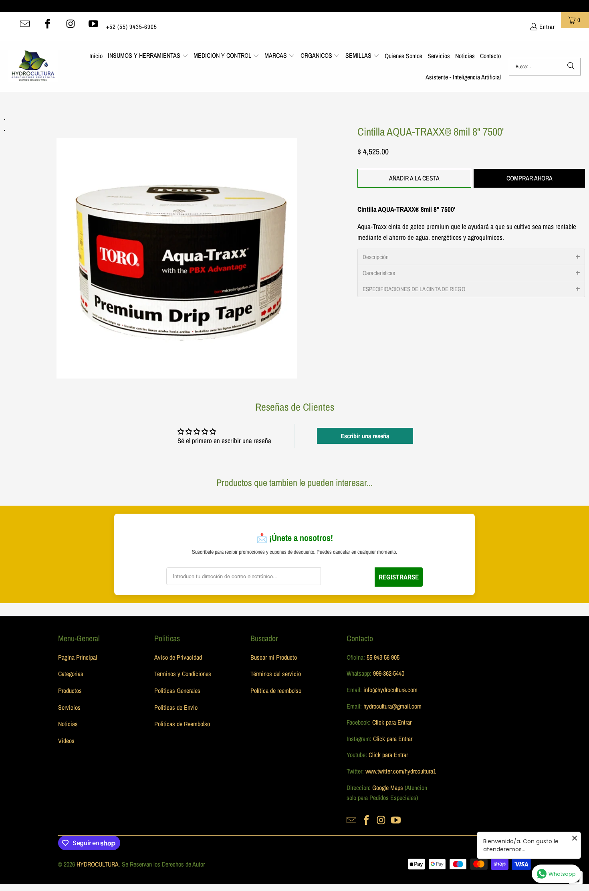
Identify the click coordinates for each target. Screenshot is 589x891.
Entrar (547, 26)
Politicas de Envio (176, 707)
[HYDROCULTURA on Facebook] (47, 23)
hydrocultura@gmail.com (392, 706)
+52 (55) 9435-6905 (131, 26)
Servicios (69, 707)
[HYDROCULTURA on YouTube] (93, 23)
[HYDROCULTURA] (33, 66)
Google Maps (387, 787)
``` (176, 247)
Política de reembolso (275, 690)
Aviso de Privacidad (178, 657)
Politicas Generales (177, 690)
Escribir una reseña (365, 435)
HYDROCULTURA (98, 864)
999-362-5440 (387, 673)
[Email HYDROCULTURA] (25, 23)
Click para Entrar (391, 722)
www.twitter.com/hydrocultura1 (400, 771)
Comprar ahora (529, 178)
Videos (66, 740)
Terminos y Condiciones (182, 673)
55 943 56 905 (383, 657)
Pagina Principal (77, 657)
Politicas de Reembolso (182, 723)
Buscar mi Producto (273, 657)
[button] (148, 56)
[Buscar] (571, 66)
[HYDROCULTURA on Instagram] (70, 23)
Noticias (68, 723)
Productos (70, 690)
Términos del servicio (275, 673)
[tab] (471, 257)
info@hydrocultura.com (390, 689)
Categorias (70, 673)
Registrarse (399, 576)
